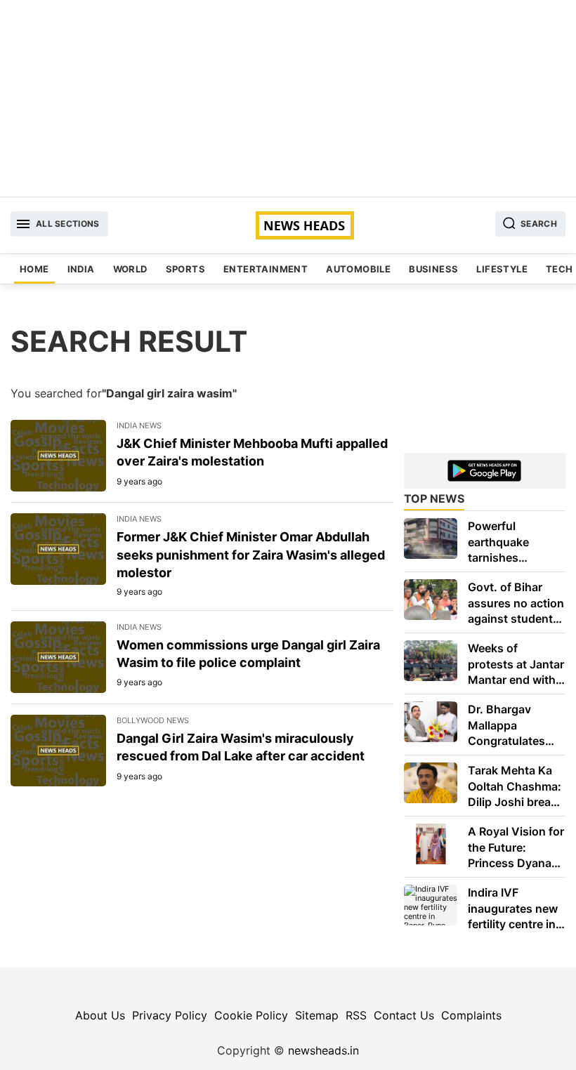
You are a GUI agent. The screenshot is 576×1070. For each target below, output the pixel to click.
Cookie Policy (251, 1015)
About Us (100, 1015)
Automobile (358, 269)
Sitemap (317, 1015)
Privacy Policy (169, 1015)
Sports (185, 269)
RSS (356, 1015)
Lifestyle (502, 269)
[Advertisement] (288, 98)
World (130, 269)
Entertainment (265, 269)
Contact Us (404, 1015)
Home (34, 269)
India (81, 269)
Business (433, 269)
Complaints (471, 1015)
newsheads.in (323, 1050)
